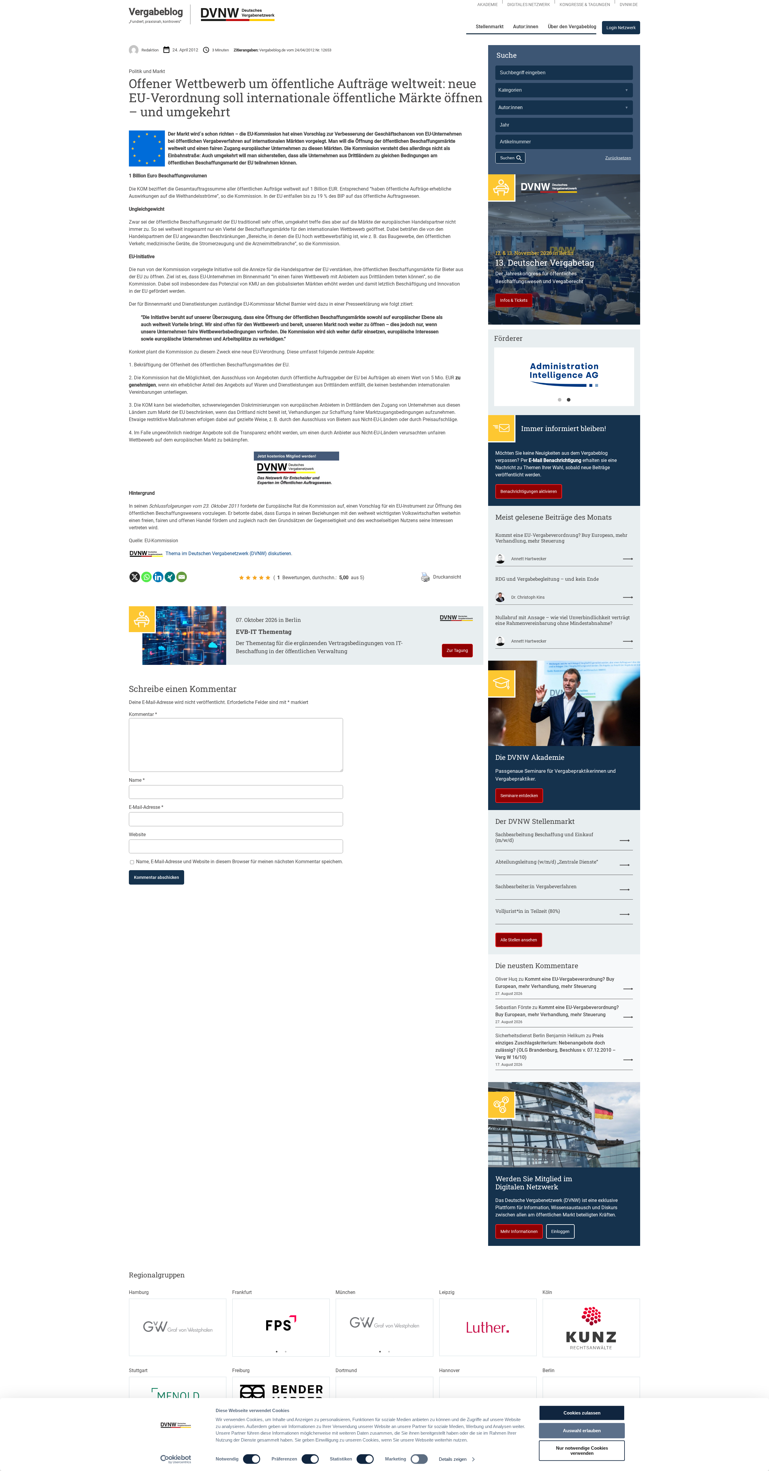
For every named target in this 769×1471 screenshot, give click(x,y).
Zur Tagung (457, 650)
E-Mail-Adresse (146, 807)
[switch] (310, 1459)
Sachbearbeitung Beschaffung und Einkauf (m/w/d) (544, 837)
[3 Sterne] (255, 578)
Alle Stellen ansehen (518, 939)
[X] (134, 577)
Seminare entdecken (519, 795)
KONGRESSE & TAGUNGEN (585, 4)
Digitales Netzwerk (528, 4)
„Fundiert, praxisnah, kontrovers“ (155, 22)
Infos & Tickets (513, 300)
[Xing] (170, 577)
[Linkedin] (158, 577)
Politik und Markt (147, 71)
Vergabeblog (156, 11)
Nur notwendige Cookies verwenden (582, 1450)
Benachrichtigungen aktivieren (528, 491)
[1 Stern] (242, 578)
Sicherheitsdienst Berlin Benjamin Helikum (540, 1035)
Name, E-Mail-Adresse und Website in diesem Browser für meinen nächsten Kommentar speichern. (239, 861)
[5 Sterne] (268, 578)
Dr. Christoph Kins (528, 597)
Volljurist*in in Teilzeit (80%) (527, 911)
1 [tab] (560, 400)
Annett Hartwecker (528, 558)
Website (137, 834)
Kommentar (143, 714)
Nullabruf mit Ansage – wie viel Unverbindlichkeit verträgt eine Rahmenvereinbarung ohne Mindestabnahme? (562, 620)
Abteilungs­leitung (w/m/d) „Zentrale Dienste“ (546, 861)
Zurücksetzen (618, 157)
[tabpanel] (564, 379)
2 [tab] (569, 400)
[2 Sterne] (248, 578)
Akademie (487, 4)
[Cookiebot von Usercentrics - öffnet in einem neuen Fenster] (176, 1459)
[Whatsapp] (146, 577)
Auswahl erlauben (582, 1430)
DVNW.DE (629, 4)
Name (137, 780)
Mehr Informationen (519, 1231)
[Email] (181, 577)
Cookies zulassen (582, 1412)
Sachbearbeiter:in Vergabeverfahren (536, 886)
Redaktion (150, 50)
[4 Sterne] (261, 578)
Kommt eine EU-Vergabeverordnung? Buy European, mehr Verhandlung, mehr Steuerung (561, 537)
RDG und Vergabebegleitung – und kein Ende (547, 579)
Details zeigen (453, 1459)
